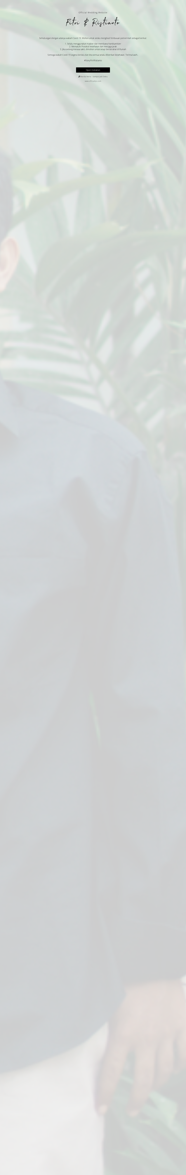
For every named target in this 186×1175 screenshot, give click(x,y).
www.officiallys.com (93, 81)
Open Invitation (93, 70)
